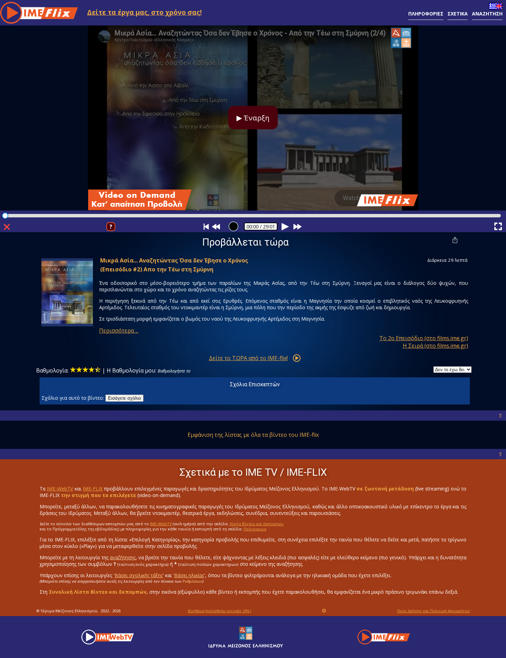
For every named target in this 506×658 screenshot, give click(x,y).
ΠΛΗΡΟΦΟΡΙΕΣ (425, 13)
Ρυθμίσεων (192, 581)
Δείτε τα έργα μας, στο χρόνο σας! (144, 12)
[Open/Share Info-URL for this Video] (456, 240)
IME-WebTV (60, 488)
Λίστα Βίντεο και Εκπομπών (257, 523)
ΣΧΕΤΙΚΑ (457, 13)
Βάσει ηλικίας (189, 575)
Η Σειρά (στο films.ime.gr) (435, 345)
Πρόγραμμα (254, 528)
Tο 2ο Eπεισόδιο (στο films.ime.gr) (423, 338)
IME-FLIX (93, 488)
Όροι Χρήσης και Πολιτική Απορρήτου (433, 610)
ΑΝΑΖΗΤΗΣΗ (487, 13)
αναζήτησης (123, 557)
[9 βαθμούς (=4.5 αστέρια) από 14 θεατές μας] (85, 370)
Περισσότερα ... (118, 330)
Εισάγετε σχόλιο (124, 398)
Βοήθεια (219, 610)
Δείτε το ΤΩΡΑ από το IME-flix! (248, 358)
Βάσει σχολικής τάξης (139, 575)
